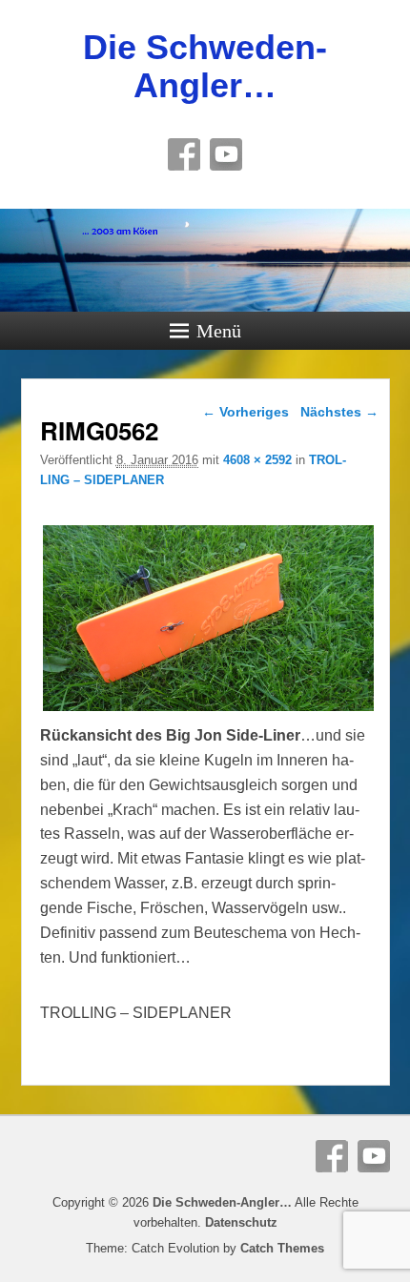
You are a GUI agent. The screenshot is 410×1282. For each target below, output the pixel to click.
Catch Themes (282, 1248)
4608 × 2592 (257, 460)
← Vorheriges (245, 411)
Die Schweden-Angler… (205, 66)
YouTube (226, 154)
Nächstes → (339, 411)
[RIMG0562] (208, 710)
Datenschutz (241, 1222)
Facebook (184, 154)
